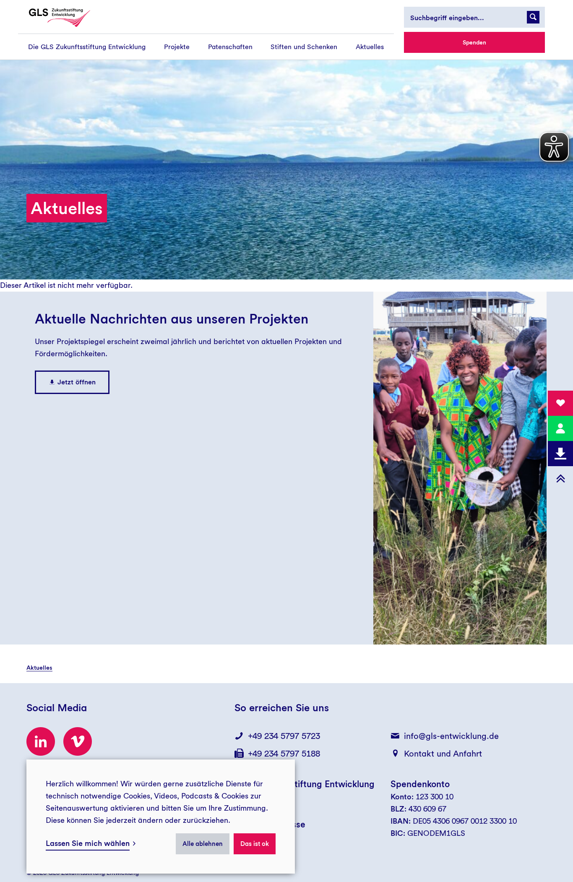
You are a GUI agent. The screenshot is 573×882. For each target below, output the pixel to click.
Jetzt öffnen (76, 382)
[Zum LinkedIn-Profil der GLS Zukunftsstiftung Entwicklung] (40, 741)
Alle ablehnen (202, 844)
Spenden (474, 42)
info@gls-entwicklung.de (451, 736)
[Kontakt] (560, 428)
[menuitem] (87, 47)
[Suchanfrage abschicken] (533, 17)
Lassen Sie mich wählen (88, 843)
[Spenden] (560, 403)
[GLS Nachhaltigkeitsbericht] (67, 17)
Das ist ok (254, 844)
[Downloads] (560, 453)
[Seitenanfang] (560, 478)
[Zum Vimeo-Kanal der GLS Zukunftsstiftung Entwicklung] (77, 741)
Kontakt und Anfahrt (443, 754)
